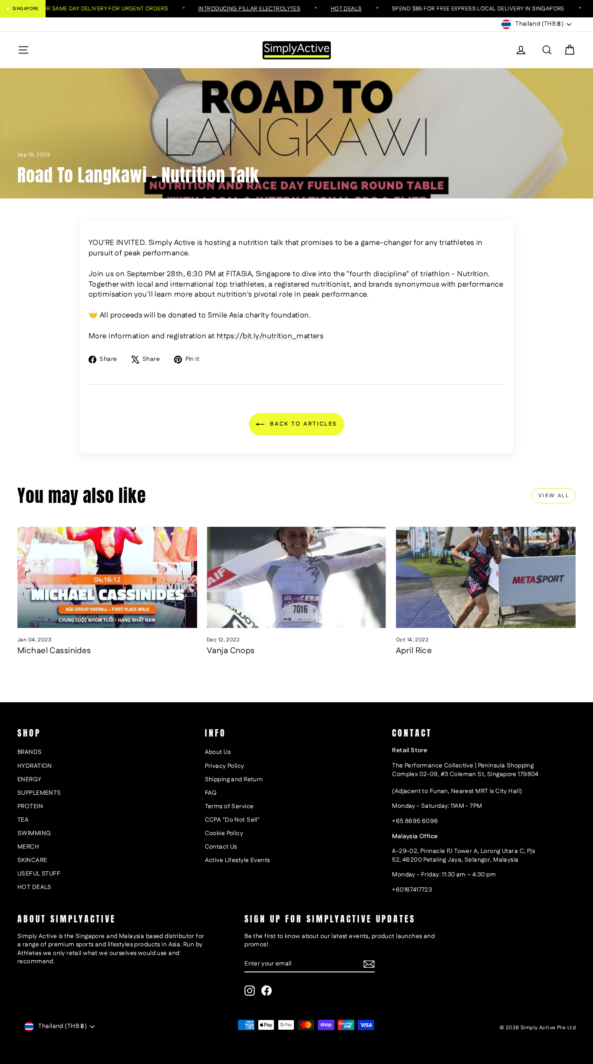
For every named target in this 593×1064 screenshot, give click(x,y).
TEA (23, 820)
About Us (218, 752)
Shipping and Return (234, 779)
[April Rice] (486, 577)
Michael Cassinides (54, 651)
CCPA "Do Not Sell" (232, 820)
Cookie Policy (224, 833)
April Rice (414, 651)
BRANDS (29, 752)
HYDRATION (34, 766)
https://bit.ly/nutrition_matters (270, 336)
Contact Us (221, 847)
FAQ (211, 793)
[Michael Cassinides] (107, 577)
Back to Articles (302, 424)
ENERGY (29, 779)
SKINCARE (32, 860)
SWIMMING (34, 833)
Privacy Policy (224, 766)
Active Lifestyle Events (237, 860)
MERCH (28, 847)
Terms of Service (229, 806)
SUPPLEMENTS (39, 793)
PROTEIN (30, 806)
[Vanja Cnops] (296, 577)
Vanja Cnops (231, 651)
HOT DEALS (34, 887)
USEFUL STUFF (38, 873)
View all (553, 495)
